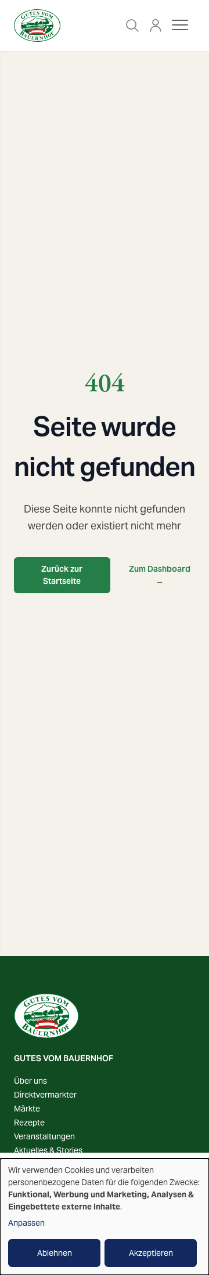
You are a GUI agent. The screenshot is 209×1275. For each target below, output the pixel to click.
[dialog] (104, 1216)
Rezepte (29, 1122)
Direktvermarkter (45, 1094)
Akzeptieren (151, 1253)
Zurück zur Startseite (61, 575)
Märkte (27, 1108)
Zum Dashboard (159, 575)
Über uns (30, 1081)
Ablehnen (54, 1253)
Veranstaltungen (44, 1136)
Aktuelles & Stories (48, 1150)
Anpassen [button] (26, 1223)
